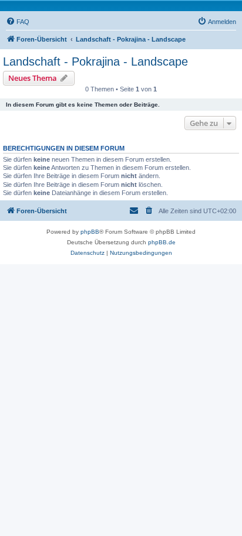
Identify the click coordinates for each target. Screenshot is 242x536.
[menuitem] (17, 22)
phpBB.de (162, 242)
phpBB (89, 231)
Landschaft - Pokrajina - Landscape (95, 61)
